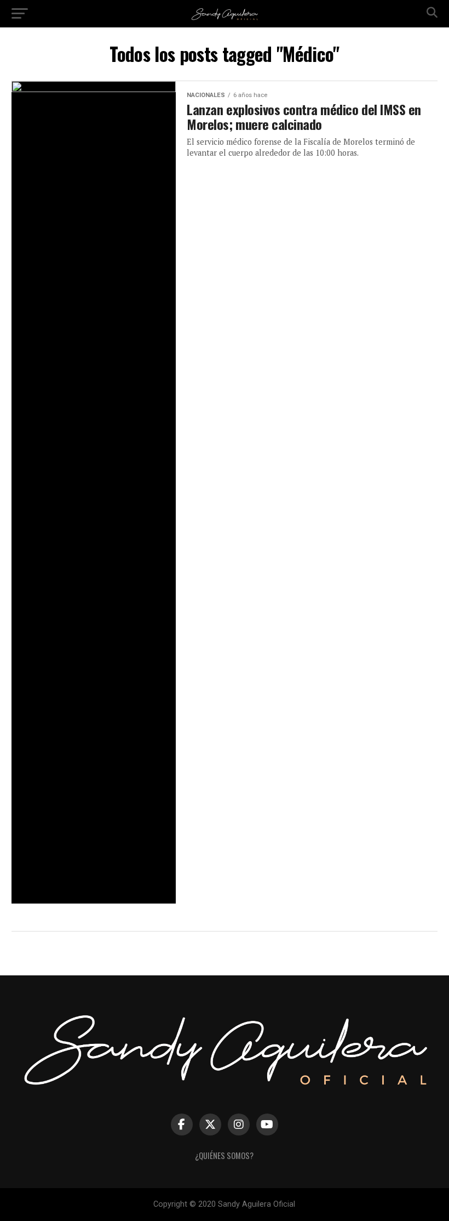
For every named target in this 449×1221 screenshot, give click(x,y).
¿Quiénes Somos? (224, 1155)
